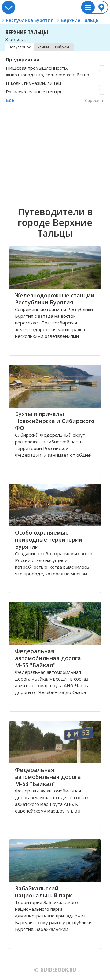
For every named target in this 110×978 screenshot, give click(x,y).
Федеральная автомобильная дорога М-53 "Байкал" (48, 776)
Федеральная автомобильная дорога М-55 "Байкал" (48, 658)
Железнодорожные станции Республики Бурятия (54, 299)
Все (10, 100)
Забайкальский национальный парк (43, 892)
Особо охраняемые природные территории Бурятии (48, 539)
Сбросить (95, 100)
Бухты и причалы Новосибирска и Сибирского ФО (54, 421)
